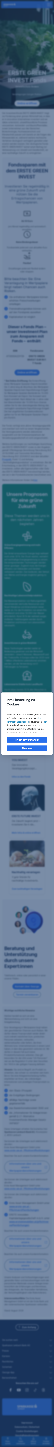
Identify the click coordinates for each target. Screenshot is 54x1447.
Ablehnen (27, 748)
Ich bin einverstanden (27, 739)
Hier (45, 722)
